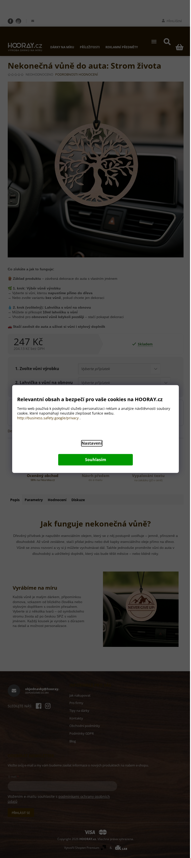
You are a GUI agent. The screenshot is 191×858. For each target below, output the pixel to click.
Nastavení (92, 443)
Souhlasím (95, 460)
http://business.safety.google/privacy (48, 418)
